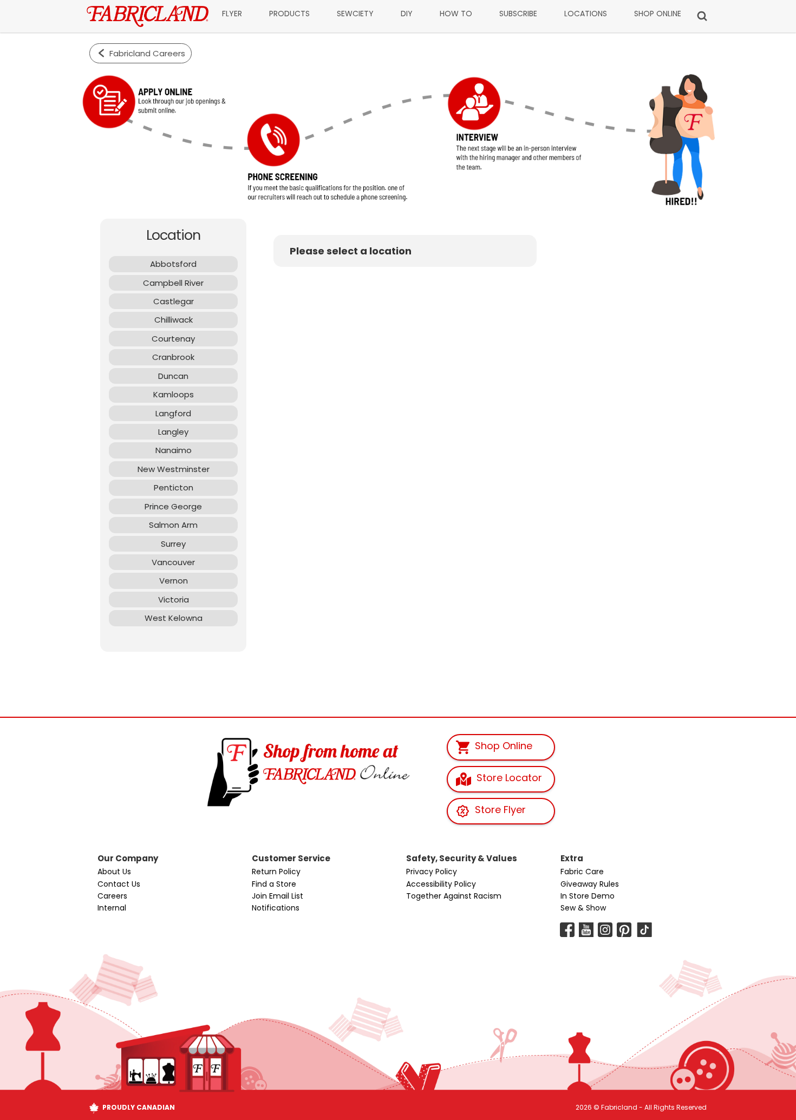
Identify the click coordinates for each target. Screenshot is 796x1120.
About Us (114, 871)
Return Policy (276, 871)
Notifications (275, 907)
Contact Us (118, 884)
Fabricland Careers (147, 53)
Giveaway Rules (589, 884)
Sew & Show (583, 907)
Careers (112, 895)
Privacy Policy (431, 871)
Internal (111, 907)
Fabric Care (582, 871)
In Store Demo (587, 895)
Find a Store (274, 884)
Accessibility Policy (441, 884)
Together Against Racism (453, 895)
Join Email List (277, 895)
